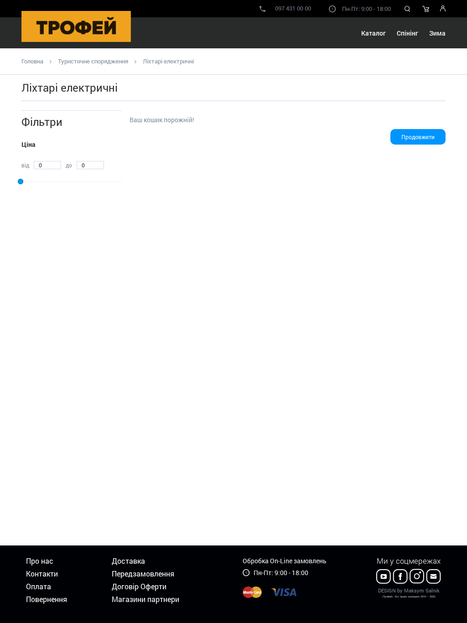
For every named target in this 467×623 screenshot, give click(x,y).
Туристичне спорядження (93, 61)
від (25, 165)
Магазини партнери (145, 599)
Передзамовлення (143, 573)
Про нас (39, 561)
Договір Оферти (139, 586)
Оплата (38, 586)
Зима (437, 33)
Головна (32, 61)
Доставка (128, 561)
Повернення (46, 599)
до (69, 165)
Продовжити (418, 136)
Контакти (42, 573)
